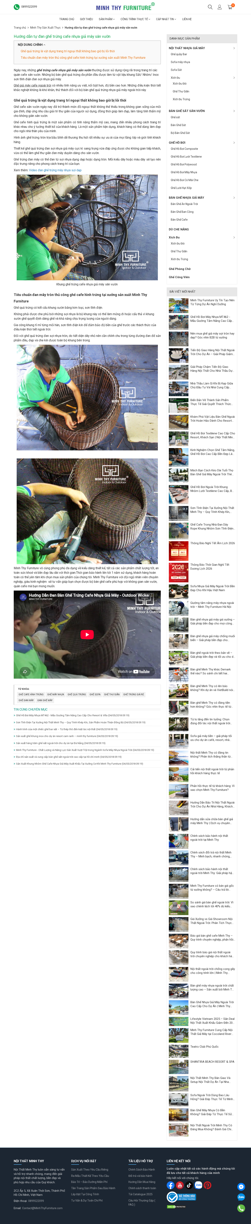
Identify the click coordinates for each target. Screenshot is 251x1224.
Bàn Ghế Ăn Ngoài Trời (184, 204)
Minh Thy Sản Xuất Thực (45, 27)
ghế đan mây (26, 700)
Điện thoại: (20, 1201)
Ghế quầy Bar (179, 54)
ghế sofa (95, 694)
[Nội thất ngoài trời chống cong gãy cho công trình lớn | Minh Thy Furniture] (178, 974)
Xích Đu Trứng (181, 99)
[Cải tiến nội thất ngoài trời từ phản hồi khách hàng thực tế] (178, 774)
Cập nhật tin (165, 19)
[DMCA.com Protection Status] (176, 1206)
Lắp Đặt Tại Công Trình (85, 1194)
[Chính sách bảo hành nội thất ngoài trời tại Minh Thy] (178, 841)
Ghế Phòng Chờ (180, 269)
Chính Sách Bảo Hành (141, 1169)
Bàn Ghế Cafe (179, 219)
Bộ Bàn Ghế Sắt (180, 132)
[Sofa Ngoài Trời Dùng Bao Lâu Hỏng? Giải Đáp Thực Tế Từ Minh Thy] (178, 1099)
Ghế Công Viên (179, 277)
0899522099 (36, 1200)
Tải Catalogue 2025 (140, 1194)
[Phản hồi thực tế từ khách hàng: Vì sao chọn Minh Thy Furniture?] (178, 791)
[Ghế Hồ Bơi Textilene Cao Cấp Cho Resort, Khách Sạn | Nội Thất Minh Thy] (178, 438)
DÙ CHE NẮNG (179, 229)
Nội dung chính (30, 45)
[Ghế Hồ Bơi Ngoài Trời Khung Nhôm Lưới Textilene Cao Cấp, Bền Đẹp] (178, 494)
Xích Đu (175, 77)
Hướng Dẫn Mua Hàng (141, 1181)
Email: (17, 1208)
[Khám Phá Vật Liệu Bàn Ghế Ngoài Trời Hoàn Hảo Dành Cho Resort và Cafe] (178, 422)
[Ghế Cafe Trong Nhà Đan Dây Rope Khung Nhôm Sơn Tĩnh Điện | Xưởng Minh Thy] (178, 531)
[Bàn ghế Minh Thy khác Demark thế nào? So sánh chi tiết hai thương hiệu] (178, 674)
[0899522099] (241, 1208)
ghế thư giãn (112, 694)
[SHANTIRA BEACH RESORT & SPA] (178, 1066)
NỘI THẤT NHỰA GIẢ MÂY (187, 48)
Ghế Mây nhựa (55, 694)
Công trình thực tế (134, 19)
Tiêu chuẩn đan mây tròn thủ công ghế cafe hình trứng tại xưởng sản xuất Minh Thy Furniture (83, 58)
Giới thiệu (86, 19)
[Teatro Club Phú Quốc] (178, 1051)
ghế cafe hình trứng (31, 694)
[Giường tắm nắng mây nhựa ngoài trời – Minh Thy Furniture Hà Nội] (178, 608)
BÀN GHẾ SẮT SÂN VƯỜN (187, 111)
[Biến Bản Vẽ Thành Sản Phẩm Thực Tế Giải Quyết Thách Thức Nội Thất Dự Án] (178, 405)
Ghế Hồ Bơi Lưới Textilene (186, 156)
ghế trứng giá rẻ (133, 694)
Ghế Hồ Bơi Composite (184, 148)
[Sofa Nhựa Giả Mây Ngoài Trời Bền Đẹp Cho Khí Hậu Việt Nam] (178, 591)
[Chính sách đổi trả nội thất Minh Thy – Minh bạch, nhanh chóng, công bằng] (178, 858)
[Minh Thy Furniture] (125, 6)
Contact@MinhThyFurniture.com (42, 1208)
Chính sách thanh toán (142, 1188)
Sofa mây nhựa (180, 62)
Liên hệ (187, 19)
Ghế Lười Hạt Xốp (181, 187)
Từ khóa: (23, 689)
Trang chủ (66, 19)
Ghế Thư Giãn (181, 91)
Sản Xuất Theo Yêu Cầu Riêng (89, 1169)
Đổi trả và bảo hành (140, 1175)
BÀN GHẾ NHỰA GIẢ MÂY (186, 197)
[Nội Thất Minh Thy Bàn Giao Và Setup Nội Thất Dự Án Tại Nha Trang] (178, 1083)
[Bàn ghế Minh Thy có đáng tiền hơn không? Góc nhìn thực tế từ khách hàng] (178, 708)
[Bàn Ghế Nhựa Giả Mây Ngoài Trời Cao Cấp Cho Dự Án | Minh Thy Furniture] (178, 1007)
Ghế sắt (175, 117)
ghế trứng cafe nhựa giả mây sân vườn (64, 70)
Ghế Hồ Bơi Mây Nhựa (184, 172)
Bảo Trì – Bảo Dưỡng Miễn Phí (89, 1181)
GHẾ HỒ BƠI (177, 142)
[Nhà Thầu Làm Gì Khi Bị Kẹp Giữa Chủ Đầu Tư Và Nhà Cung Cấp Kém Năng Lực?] (178, 388)
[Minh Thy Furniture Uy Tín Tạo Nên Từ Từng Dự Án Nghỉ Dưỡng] (178, 305)
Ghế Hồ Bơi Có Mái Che (184, 180)
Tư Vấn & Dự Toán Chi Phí (87, 1200)
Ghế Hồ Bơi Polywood (184, 164)
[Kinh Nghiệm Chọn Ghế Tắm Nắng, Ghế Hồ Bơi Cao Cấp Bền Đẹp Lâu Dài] (178, 457)
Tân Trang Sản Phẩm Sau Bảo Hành (93, 1188)
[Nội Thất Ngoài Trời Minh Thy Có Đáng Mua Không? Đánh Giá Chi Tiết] (178, 1129)
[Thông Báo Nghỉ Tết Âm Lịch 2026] (178, 551)
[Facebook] (241, 1187)
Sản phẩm (106, 19)
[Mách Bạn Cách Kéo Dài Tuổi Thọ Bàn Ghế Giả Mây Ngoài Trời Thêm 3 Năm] (178, 475)
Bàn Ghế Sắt (178, 125)
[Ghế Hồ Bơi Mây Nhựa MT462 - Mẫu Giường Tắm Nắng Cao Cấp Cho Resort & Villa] (178, 322)
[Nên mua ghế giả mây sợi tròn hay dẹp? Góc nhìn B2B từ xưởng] (178, 338)
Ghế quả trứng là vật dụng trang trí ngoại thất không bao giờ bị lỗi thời (68, 51)
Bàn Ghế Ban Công (182, 211)
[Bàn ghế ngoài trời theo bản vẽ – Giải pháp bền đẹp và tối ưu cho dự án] (178, 658)
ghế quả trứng (77, 694)
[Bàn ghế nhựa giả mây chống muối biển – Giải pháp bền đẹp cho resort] (178, 641)
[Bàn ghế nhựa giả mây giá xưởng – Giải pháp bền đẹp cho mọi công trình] (178, 625)
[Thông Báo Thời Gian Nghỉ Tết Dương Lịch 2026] (178, 572)
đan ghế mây (45, 700)
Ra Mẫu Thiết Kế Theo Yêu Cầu (90, 1175)
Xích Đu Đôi (179, 83)
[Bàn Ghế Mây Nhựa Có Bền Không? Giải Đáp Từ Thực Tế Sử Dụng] (178, 1114)
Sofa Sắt (176, 69)
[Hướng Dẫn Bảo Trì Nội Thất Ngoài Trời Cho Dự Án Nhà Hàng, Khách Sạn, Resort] (178, 808)
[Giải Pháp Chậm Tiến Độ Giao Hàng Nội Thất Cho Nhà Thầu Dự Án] (178, 372)
